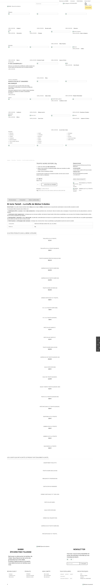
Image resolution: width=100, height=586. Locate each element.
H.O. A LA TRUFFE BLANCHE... (50, 317)
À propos (10, 574)
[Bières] (10, 115)
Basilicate (11, 134)
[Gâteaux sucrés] (39, 104)
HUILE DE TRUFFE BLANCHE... (50, 377)
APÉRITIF (10, 12)
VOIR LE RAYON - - (14, 28)
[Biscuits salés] (47, 20)
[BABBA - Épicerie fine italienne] (14, 6)
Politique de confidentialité (85, 578)
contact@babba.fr (76, 174)
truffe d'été (63, 190)
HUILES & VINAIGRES (12, 79)
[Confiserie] (18, 104)
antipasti (62, 574)
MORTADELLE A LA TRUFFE (50, 416)
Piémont (39, 141)
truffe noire (56, 190)
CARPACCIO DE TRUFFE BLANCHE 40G (50, 357)
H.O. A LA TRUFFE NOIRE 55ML (50, 307)
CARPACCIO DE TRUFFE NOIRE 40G (50, 278)
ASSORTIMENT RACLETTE (50, 462)
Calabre (11, 136)
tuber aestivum (50, 190)
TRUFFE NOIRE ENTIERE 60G (50, 288)
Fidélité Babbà (80, 1)
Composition (22, 199)
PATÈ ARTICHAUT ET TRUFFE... (50, 533)
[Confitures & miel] (56, 98)
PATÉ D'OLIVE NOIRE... (50, 502)
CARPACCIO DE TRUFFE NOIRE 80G (50, 268)
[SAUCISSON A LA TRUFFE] (75, 184)
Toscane (69, 136)
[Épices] (18, 52)
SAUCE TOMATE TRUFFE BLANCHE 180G (50, 386)
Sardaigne (70, 133)
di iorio (45, 190)
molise (42, 190)
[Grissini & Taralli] (39, 52)
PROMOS (28, 574)
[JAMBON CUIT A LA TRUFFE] (75, 190)
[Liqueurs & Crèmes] (75, 115)
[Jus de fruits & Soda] (60, 121)
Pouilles (39, 142)
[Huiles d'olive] (47, 87)
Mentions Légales (83, 575)
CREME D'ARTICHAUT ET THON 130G (50, 494)
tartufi (59, 190)
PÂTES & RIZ (11, 61)
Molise (39, 138)
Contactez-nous (12, 575)
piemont (66, 574)
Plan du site (11, 577)
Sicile (69, 134)
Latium (11, 142)
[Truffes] (75, 46)
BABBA (8, 160)
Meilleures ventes (29, 577)
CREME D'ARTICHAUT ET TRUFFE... (50, 297)
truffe (40, 190)
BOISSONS (10, 114)
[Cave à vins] (33, 115)
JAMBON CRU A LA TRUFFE (50, 426)
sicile (71, 578)
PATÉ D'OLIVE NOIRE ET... (50, 327)
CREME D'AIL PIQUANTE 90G (50, 518)
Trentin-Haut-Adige (72, 138)
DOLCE (9, 97)
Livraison (82, 577)
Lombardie (40, 134)
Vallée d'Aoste (71, 139)
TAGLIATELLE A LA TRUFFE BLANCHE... (50, 248)
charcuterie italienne (64, 578)
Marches (40, 136)
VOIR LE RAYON (11, 69)
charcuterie (62, 576)
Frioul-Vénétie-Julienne (14, 141)
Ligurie (39, 133)
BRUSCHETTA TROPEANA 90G (50, 478)
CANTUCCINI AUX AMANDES (50, 486)
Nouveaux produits (30, 575)
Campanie (12, 138)
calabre (71, 574)
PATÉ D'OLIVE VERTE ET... (50, 337)
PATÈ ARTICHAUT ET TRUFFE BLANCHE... (50, 406)
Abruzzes (11, 133)
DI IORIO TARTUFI (45, 188)
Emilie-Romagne (13, 139)
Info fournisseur (12, 199)
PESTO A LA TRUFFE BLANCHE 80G (50, 396)
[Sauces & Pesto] (60, 52)
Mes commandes (47, 575)
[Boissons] (76, 20)
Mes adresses (47, 577)
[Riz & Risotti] (66, 63)
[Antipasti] (19, 20)
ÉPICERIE (10, 45)
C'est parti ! (83, 563)
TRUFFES (19, 160)
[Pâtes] (47, 69)
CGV (81, 574)
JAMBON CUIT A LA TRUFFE (86, 188)
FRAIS (9, 30)
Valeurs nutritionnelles (34, 199)
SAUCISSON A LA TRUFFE (85, 182)
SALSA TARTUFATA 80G (50, 367)
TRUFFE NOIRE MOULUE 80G (50, 347)
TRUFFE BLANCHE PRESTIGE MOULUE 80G (50, 258)
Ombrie (39, 139)
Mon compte (46, 574)
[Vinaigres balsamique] (76, 87)
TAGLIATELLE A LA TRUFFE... (50, 238)
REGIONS (10, 131)
